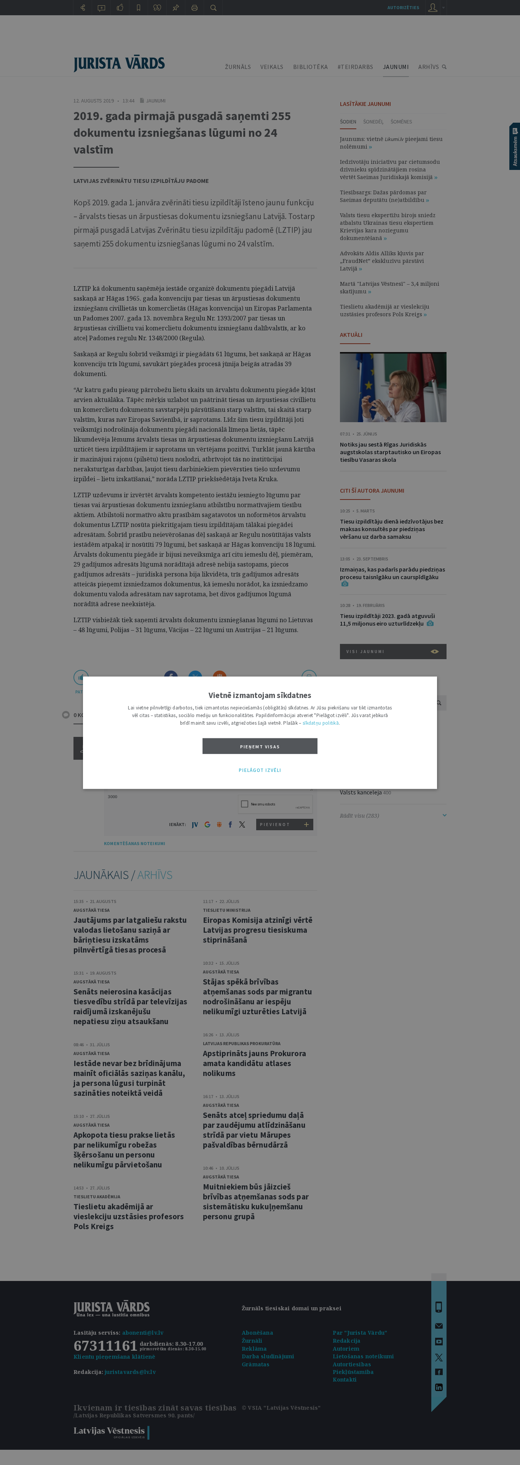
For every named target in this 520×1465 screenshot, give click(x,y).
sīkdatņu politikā (321, 722)
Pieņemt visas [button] (260, 746)
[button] (260, 770)
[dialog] (260, 732)
